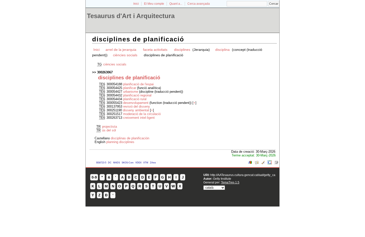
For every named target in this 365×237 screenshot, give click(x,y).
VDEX (138, 162)
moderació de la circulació (142, 114)
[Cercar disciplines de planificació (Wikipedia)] (276, 163)
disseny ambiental (136, 110)
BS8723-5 (101, 162)
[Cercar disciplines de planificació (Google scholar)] (263, 163)
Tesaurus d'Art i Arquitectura (131, 16)
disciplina (222, 50)
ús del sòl (109, 130)
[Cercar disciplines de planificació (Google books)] (250, 163)
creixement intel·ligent (139, 117)
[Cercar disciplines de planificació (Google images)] (257, 163)
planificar (130, 88)
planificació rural (134, 99)
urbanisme (130, 91)
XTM (145, 162)
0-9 (94, 177)
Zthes (153, 162)
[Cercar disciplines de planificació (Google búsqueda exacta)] (270, 163)
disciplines (182, 50)
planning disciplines (120, 142)
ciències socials (125, 55)
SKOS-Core (128, 162)
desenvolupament (135, 103)
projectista (109, 126)
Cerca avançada (198, 3)
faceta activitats (155, 50)
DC (109, 162)
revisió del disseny (136, 106)
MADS (116, 162)
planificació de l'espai (138, 84)
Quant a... (175, 3)
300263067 (105, 72)
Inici (136, 3)
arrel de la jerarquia (121, 50)
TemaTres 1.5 (230, 182)
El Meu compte (154, 3)
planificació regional (137, 95)
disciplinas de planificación (130, 138)
